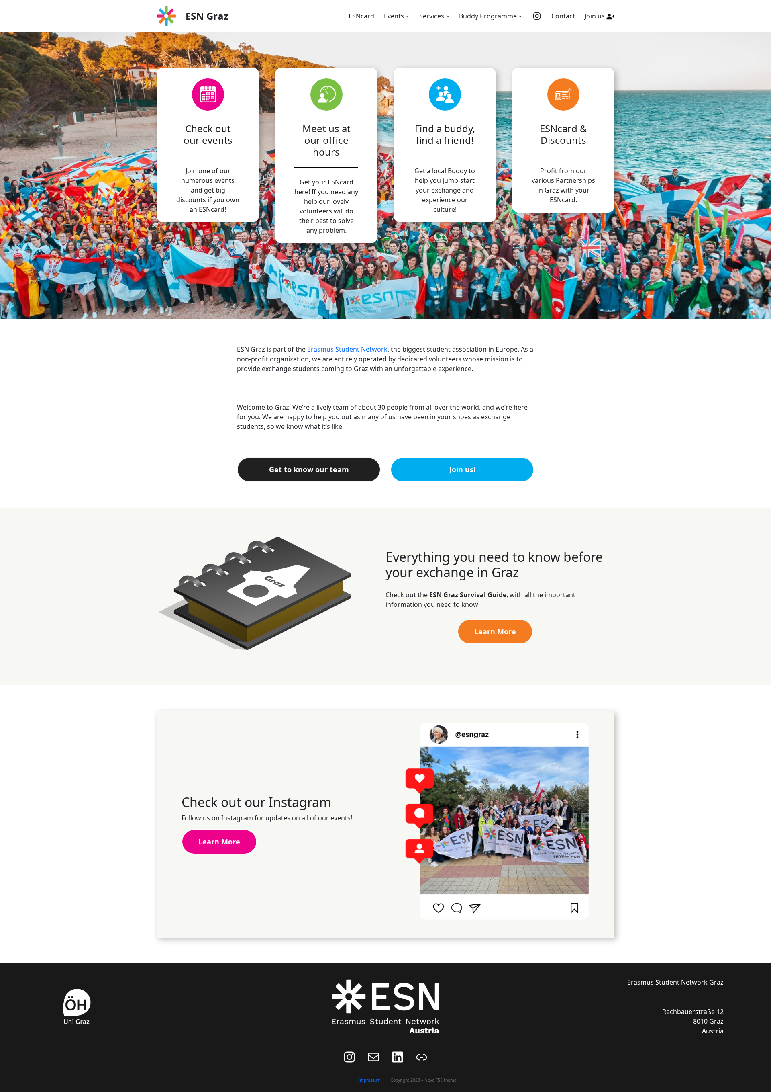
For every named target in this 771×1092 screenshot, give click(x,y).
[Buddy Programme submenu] (520, 16)
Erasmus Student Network (347, 349)
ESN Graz (207, 16)
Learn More (495, 631)
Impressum (369, 1080)
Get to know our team (309, 469)
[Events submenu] (408, 16)
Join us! (462, 469)
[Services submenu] (448, 16)
